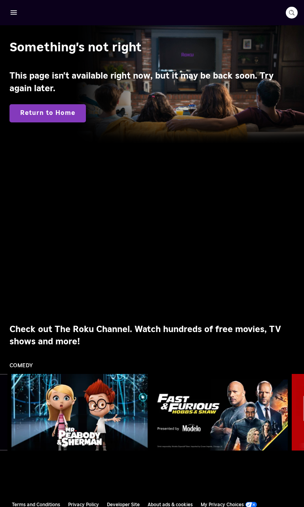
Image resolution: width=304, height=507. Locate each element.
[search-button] (292, 13)
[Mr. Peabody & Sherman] (79, 412)
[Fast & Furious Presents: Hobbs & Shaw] (220, 412)
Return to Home (47, 113)
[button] (81, 412)
